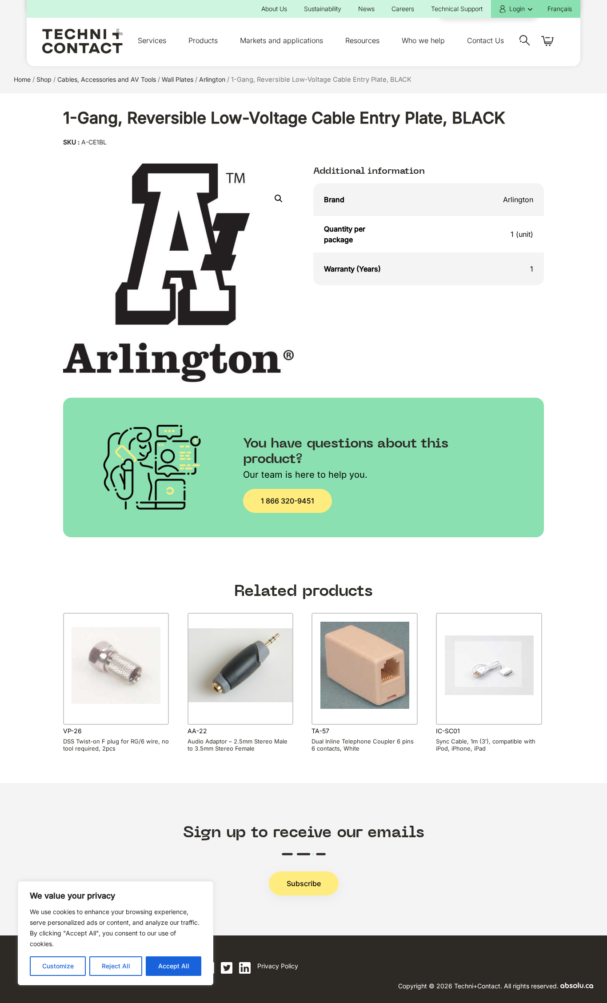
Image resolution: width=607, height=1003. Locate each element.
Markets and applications (281, 40)
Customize (58, 966)
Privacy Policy (277, 966)
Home (22, 79)
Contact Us (485, 40)
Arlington (212, 79)
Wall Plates (177, 79)
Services (152, 40)
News (366, 8)
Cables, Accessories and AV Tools (106, 79)
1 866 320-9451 (287, 500)
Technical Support (457, 8)
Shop (44, 79)
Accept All (173, 966)
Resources (362, 40)
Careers (402, 8)
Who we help (423, 40)
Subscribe (304, 883)
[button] (279, 199)
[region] (115, 933)
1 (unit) (522, 234)
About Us (274, 8)
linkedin (245, 968)
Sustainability (322, 8)
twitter (226, 968)
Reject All (116, 966)
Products (203, 40)
